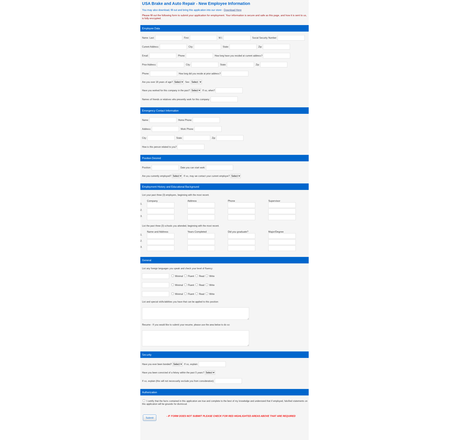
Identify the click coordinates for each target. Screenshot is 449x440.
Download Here (233, 9)
